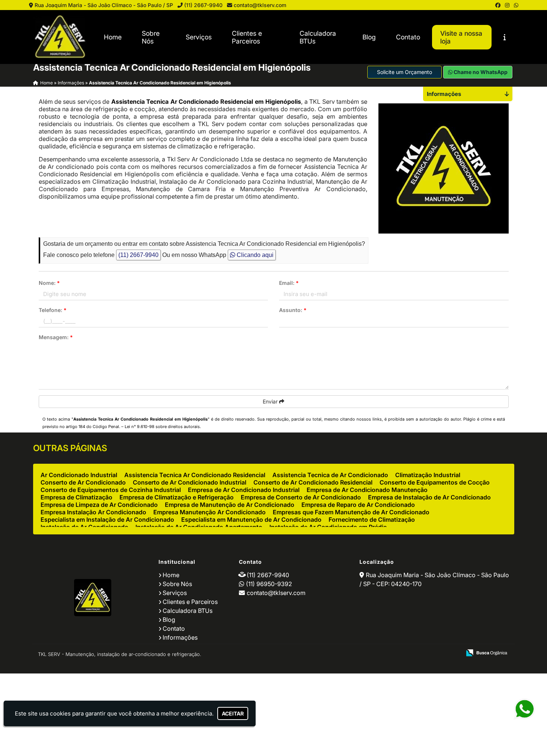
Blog (369, 37)
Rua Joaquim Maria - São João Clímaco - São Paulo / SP (104, 5)
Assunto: (293, 310)
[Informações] (504, 37)
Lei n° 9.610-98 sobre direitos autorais (162, 426)
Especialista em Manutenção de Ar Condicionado (251, 519)
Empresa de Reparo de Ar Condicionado (358, 504)
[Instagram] (507, 5)
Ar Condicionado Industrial (79, 475)
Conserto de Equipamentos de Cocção (435, 482)
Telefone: (53, 310)
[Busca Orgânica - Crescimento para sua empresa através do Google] (486, 652)
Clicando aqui (254, 255)
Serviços (199, 37)
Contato (408, 37)
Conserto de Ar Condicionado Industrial (189, 482)
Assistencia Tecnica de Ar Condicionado (330, 475)
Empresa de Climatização (76, 497)
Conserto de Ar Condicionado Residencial (312, 482)
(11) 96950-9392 (269, 584)
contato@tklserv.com (260, 5)
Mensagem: (56, 337)
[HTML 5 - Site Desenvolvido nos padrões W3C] (401, 653)
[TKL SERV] (92, 597)
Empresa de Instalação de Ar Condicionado (429, 497)
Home (113, 37)
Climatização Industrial (427, 475)
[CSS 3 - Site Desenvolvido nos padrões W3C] (426, 653)
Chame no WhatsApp (480, 72)
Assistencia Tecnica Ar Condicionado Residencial (194, 475)
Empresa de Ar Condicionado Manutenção (367, 489)
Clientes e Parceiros (247, 37)
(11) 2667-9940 (203, 5)
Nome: (49, 283)
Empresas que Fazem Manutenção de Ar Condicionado (351, 512)
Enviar (271, 401)
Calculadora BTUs (318, 37)
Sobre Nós (151, 37)
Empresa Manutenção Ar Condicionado (209, 512)
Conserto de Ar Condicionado (83, 482)
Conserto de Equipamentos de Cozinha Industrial (111, 489)
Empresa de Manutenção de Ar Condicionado (229, 504)
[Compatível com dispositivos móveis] (452, 653)
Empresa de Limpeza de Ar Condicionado (99, 504)
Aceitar (233, 713)
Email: (289, 283)
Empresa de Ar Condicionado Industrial (244, 489)
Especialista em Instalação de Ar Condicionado (107, 519)
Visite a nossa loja (461, 37)
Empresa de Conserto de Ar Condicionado (301, 497)
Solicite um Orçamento (404, 72)
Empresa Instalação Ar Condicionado (93, 512)
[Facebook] (497, 5)
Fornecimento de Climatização (372, 519)
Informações (180, 637)
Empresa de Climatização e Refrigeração (176, 497)
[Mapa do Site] (381, 653)
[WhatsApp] (516, 5)
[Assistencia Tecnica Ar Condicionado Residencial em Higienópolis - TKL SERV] (60, 37)
